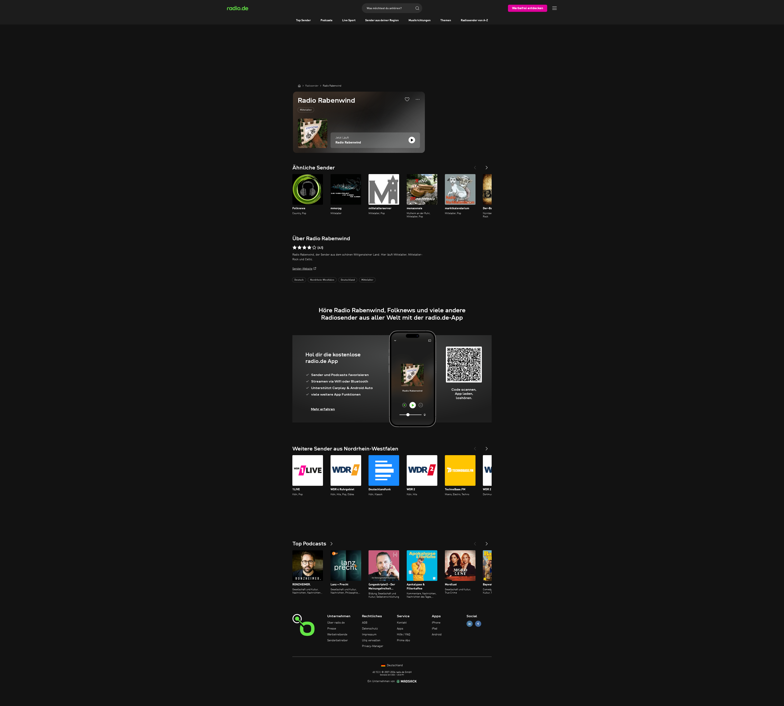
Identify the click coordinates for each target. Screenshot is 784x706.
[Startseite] (299, 85)
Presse (331, 628)
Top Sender (303, 20)
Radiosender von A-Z (474, 20)
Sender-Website (302, 268)
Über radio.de (336, 622)
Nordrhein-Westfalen (322, 280)
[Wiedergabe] (412, 140)
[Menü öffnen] (554, 8)
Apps (400, 628)
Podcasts (326, 20)
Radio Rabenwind (348, 142)
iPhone (436, 622)
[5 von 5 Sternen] (314, 247)
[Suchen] (417, 8)
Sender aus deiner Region (382, 20)
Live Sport (348, 20)
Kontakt (402, 622)
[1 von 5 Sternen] (294, 247)
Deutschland (348, 280)
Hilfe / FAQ (403, 634)
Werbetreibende (337, 634)
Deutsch (299, 280)
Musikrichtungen (420, 20)
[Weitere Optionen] (417, 99)
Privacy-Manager (372, 646)
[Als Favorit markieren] (407, 99)
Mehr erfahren (323, 409)
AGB (364, 622)
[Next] (487, 166)
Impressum (369, 634)
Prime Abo (403, 640)
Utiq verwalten (371, 640)
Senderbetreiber (337, 640)
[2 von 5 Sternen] (299, 247)
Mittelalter (306, 110)
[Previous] (475, 166)
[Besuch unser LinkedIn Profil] (469, 624)
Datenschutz (370, 628)
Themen (445, 20)
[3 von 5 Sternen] (304, 247)
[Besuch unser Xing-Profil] (478, 624)
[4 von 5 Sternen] (309, 247)
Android (437, 634)
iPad (434, 628)
